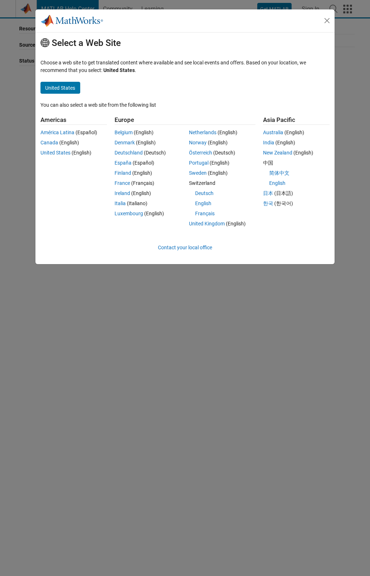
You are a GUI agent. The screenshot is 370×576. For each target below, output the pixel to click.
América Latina (57, 132)
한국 (268, 203)
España (123, 163)
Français (205, 213)
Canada (49, 142)
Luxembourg (129, 213)
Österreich (200, 153)
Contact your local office (185, 247)
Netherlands (202, 132)
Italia (120, 203)
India (268, 142)
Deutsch (204, 193)
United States (55, 153)
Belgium (124, 132)
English (203, 203)
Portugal (198, 163)
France (122, 183)
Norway (198, 142)
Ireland (122, 193)
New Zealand (277, 153)
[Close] (327, 21)
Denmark (125, 142)
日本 (268, 193)
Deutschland (129, 153)
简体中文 (279, 173)
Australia (273, 132)
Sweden (198, 173)
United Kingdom (207, 223)
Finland (123, 173)
